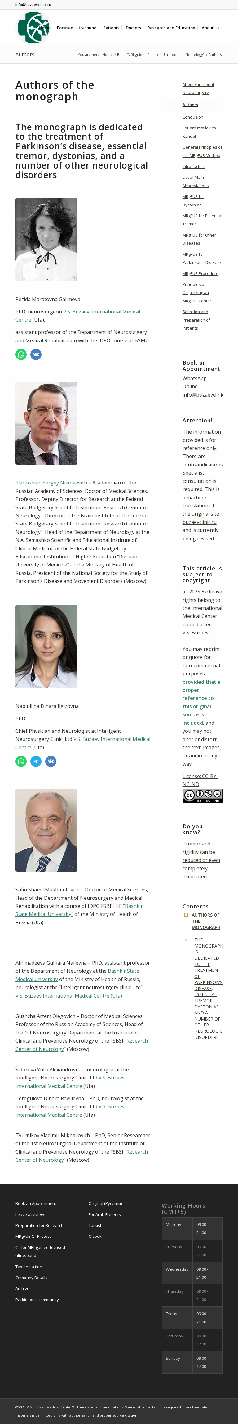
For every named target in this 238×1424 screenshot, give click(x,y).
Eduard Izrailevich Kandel (199, 132)
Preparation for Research (39, 1225)
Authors (24, 54)
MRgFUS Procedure (200, 273)
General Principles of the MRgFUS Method (202, 151)
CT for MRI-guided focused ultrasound (40, 1251)
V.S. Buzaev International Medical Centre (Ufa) (68, 995)
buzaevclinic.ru (200, 522)
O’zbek (95, 1236)
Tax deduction (28, 1266)
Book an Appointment (35, 1203)
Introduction (194, 166)
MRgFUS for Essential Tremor (202, 220)
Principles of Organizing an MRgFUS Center (197, 293)
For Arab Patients (105, 1214)
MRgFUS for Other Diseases (199, 239)
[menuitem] (45, 28)
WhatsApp (195, 378)
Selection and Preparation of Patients (196, 320)
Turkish (96, 1225)
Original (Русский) (105, 1203)
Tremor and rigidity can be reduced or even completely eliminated (201, 860)
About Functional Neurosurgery (198, 88)
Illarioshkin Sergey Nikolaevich (51, 482)
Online (190, 386)
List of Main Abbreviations (196, 181)
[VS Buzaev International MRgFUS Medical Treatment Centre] (33, 28)
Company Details (31, 1277)
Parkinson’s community (37, 1299)
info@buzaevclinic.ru (206, 394)
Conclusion (193, 117)
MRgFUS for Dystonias (193, 200)
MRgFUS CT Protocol (34, 1236)
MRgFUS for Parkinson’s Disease (202, 258)
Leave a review (29, 1214)
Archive (22, 1288)
